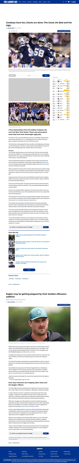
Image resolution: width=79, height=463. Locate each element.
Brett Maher (11, 170)
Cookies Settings (54, 456)
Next (46, 75)
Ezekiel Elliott (33, 211)
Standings (35, 1)
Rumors (24, 1)
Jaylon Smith (24, 191)
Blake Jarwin (16, 156)
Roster (40, 1)
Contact (41, 451)
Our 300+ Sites (54, 451)
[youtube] (68, 1)
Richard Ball (11, 28)
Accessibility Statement (28, 456)
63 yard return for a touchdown (16, 200)
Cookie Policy (67, 454)
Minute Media (8, 459)
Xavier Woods (43, 164)
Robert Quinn (40, 191)
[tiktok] (71, 1)
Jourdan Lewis (32, 200)
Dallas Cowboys (15, 137)
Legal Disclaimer (13, 456)
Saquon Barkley (44, 221)
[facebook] (63, 1)
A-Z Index (41, 456)
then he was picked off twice (16, 373)
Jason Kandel (11, 302)
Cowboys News (25, 278)
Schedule (29, 1)
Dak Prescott (40, 154)
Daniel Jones (45, 162)
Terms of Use (53, 454)
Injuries (44, 1)
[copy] (16, 31)
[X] (66, 1)
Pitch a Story (25, 454)
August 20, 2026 (25, 379)
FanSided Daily (12, 454)
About (10, 451)
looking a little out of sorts (28, 352)
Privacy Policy (42, 454)
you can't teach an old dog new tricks (29, 406)
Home (10, 284)
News (20, 1)
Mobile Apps (67, 451)
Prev (12, 75)
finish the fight (27, 141)
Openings (24, 451)
